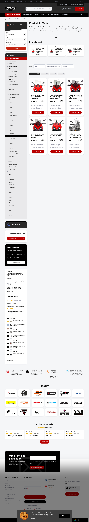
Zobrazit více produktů (56, 59)
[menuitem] (13, 15)
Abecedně (61, 73)
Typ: (7, 37)
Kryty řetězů (11, 86)
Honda (11, 117)
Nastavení (33, 518)
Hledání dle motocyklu (14, 58)
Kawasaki (12, 122)
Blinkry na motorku (13, 71)
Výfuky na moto (12, 171)
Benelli (11, 104)
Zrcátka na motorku (13, 166)
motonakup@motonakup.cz (18, 254)
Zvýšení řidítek (12, 169)
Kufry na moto (12, 63)
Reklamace (7, 496)
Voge (11, 146)
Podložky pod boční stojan (15, 153)
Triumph (11, 143)
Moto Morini (12, 135)
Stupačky (11, 159)
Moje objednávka (8, 503)
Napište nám (19, 1)
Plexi (10, 99)
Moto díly (11, 68)
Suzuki (11, 141)
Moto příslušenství (13, 66)
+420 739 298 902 (15, 257)
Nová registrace (35, 501)
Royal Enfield (12, 138)
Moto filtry (11, 89)
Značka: (8, 32)
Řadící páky (11, 156)
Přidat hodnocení (12, 238)
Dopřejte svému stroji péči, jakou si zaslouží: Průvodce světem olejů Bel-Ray (15, 274)
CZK (80, 1)
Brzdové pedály (12, 74)
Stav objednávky (8, 492)
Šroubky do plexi (13, 151)
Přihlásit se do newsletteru (36, 467)
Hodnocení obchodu (28, 1)
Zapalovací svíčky (13, 164)
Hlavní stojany (12, 81)
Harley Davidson (13, 115)
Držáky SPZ (11, 79)
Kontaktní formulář (16, 262)
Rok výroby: (8, 42)
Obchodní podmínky (9, 498)
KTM (11, 128)
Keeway (11, 125)
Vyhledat (16, 48)
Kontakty (12, 1)
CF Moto (11, 110)
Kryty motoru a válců (13, 84)
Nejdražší (53, 73)
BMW (11, 107)
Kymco (11, 130)
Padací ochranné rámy (14, 94)
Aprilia (11, 102)
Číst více (56, 37)
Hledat (50, 8)
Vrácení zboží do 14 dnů (10, 494)
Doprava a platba (38, 1)
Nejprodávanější (34, 73)
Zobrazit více (44, 441)
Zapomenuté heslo (32, 505)
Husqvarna (12, 120)
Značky (10, 174)
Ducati (11, 112)
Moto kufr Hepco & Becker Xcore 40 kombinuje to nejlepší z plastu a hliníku (15, 281)
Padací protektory (13, 97)
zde (49, 516)
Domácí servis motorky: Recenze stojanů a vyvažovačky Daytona (14, 288)
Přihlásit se (35, 497)
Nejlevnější (45, 73)
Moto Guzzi (12, 133)
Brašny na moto (12, 61)
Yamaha (11, 148)
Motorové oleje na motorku (15, 92)
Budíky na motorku (13, 76)
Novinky (6, 1)
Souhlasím (65, 515)
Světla (10, 161)
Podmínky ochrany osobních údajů (12, 500)
